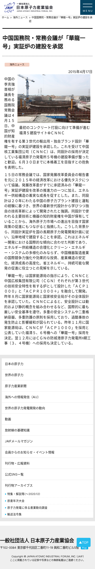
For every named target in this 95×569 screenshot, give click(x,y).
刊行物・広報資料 (17, 463)
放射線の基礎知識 (17, 430)
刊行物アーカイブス (19, 485)
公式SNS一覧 (14, 474)
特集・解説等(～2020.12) (23, 494)
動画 (8, 419)
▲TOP (83, 542)
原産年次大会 (16, 500)
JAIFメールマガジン (19, 441)
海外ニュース (17, 64)
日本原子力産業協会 (49, 7)
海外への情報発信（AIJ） (22, 397)
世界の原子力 (14, 375)
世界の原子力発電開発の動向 (25, 408)
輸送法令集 (14, 514)
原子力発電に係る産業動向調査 (27, 507)
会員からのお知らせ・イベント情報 (29, 452)
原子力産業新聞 (16, 386)
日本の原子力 (14, 364)
